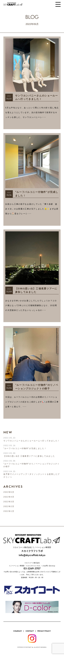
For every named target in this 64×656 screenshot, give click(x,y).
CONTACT (30, 631)
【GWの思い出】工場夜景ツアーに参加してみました (29, 456)
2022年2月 (8, 506)
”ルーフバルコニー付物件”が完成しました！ (24, 448)
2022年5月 (8, 492)
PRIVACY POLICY (44, 631)
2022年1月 (8, 511)
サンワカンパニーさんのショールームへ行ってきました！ (31, 441)
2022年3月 (8, 502)
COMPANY (17, 631)
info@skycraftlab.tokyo (32, 555)
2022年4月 (8, 497)
